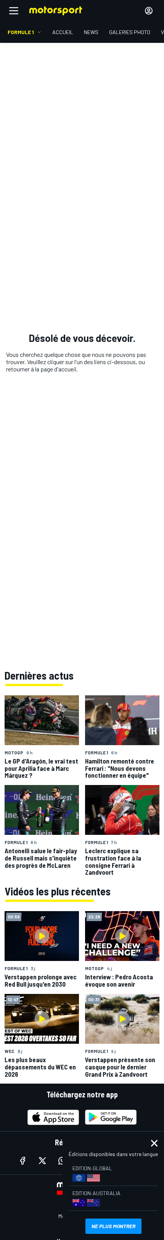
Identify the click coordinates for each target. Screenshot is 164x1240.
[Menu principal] (14, 11)
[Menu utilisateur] (148, 10)
